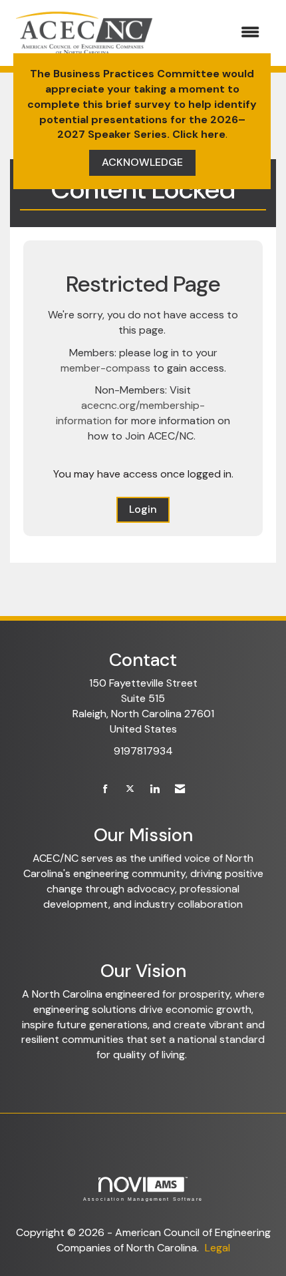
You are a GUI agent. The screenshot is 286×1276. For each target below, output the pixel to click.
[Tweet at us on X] (130, 789)
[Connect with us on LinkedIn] (155, 789)
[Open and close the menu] (215, 33)
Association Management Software (143, 1198)
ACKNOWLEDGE (142, 162)
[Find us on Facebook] (105, 789)
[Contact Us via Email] (180, 789)
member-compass (105, 368)
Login (143, 509)
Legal (217, 1248)
